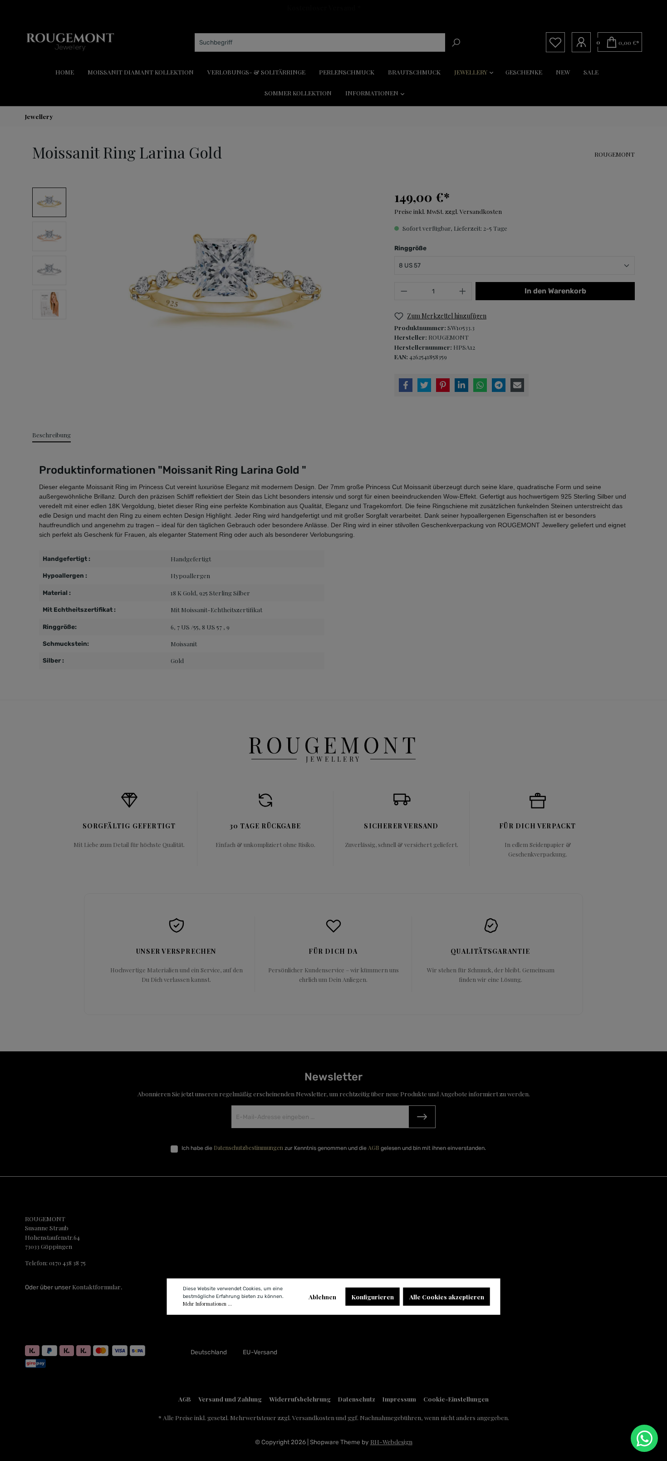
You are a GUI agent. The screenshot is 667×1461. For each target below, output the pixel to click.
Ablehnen (322, 1297)
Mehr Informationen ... (207, 1303)
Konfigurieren (373, 1297)
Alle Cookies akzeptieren (446, 1297)
